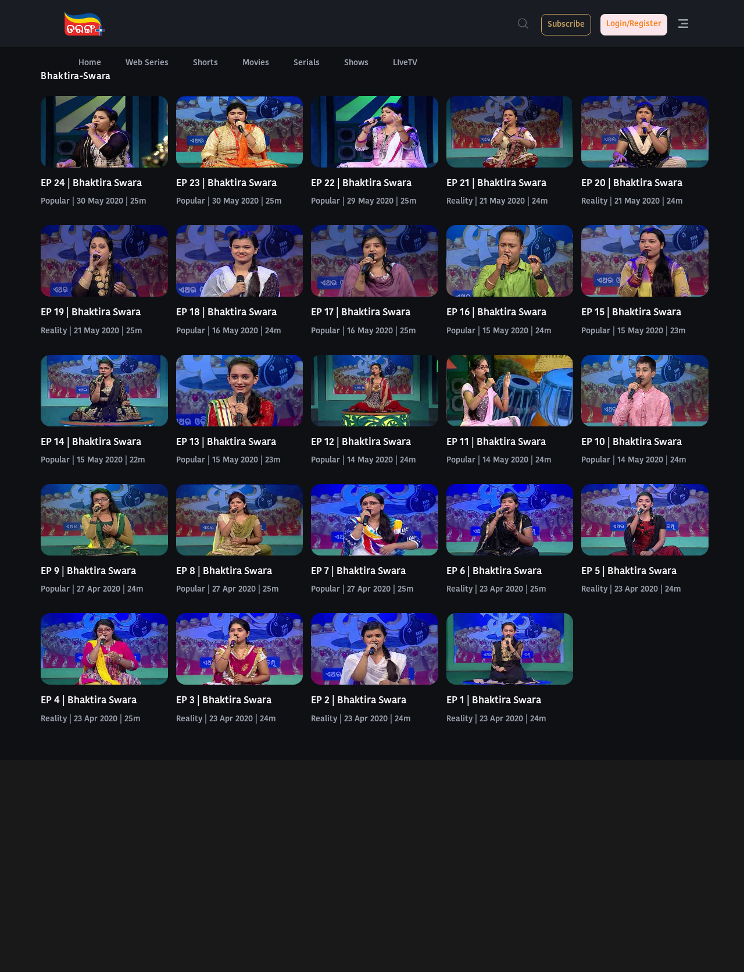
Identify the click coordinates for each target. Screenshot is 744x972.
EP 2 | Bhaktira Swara (358, 701)
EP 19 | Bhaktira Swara (91, 313)
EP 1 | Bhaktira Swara (493, 701)
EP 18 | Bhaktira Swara (226, 313)
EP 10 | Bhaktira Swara (631, 442)
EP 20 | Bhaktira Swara (631, 183)
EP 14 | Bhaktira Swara (91, 442)
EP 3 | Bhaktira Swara (223, 701)
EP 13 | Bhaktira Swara (226, 442)
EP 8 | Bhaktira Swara (224, 571)
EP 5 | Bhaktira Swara (629, 571)
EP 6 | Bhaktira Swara (494, 571)
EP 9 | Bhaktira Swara (88, 571)
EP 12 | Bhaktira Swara (361, 442)
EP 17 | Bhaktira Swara (360, 313)
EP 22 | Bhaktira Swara (361, 183)
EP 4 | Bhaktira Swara (89, 701)
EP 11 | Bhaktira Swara (496, 442)
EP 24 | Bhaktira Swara (91, 183)
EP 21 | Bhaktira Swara (496, 183)
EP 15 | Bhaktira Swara (631, 313)
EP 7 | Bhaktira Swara (358, 571)
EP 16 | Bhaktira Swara (496, 313)
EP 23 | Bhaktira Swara (226, 183)
